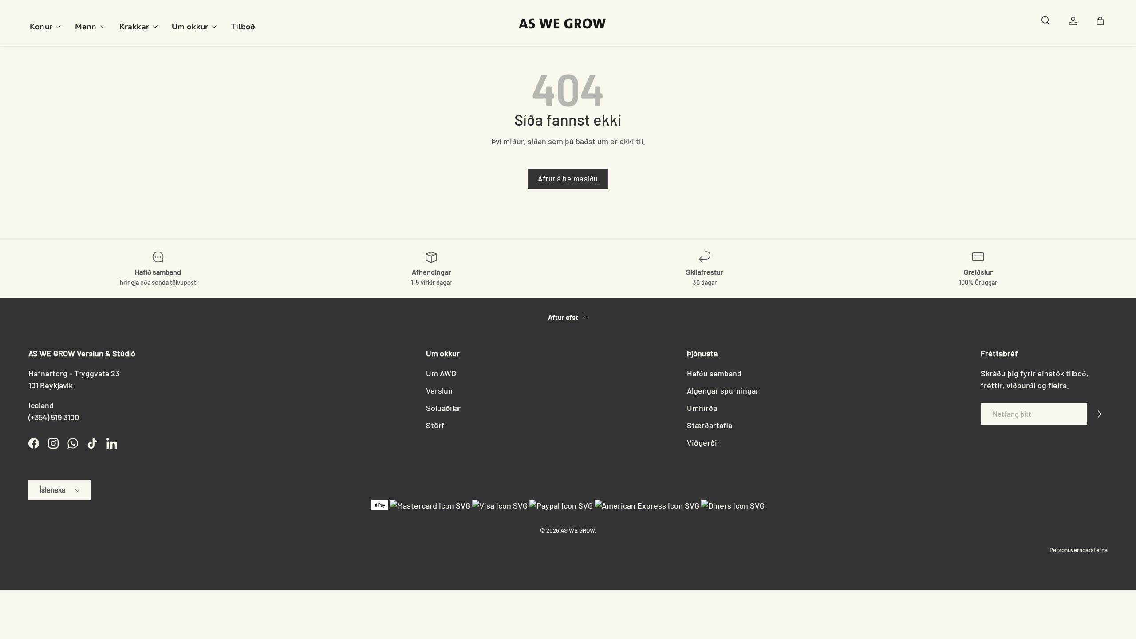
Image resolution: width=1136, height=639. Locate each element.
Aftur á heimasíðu (568, 178)
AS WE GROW (577, 530)
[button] (1102, 23)
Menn (86, 26)
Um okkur (190, 26)
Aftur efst (564, 317)
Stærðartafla (709, 425)
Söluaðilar (443, 408)
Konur (41, 26)
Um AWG (441, 373)
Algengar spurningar (723, 390)
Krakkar (134, 26)
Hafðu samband (714, 373)
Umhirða (702, 408)
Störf (435, 425)
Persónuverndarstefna (1078, 549)
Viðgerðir (703, 442)
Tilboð (243, 26)
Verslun (439, 390)
